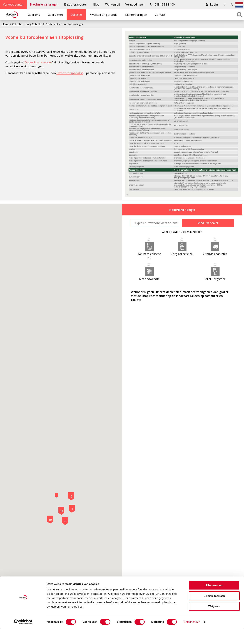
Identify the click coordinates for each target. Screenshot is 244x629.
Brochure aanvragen (44, 4)
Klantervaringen (136, 15)
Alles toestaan (214, 585)
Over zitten (55, 15)
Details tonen (191, 621)
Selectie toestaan (214, 595)
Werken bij (112, 4)
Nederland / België (182, 210)
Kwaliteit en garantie (103, 15)
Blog (96, 4)
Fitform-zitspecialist (69, 73)
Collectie (76, 15)
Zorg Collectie (34, 24)
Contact (160, 15)
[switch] (105, 622)
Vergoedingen (135, 4)
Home (5, 24)
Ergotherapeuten (76, 4)
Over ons (34, 15)
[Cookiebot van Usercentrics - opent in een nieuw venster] (23, 622)
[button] (56, 495)
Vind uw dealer (208, 223)
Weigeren (214, 606)
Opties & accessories (38, 62)
